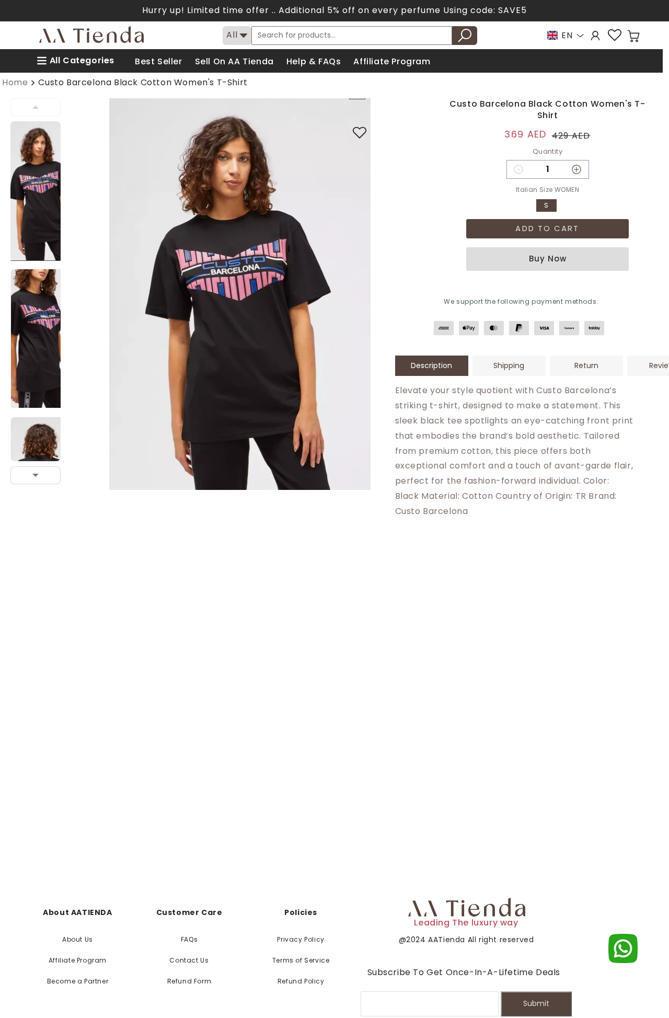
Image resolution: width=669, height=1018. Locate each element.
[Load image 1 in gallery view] (41, 191)
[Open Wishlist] (614, 35)
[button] (633, 36)
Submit (536, 1003)
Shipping (508, 365)
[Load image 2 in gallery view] (41, 338)
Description (431, 365)
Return (586, 365)
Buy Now (548, 258)
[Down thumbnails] (35, 475)
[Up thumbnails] (35, 107)
